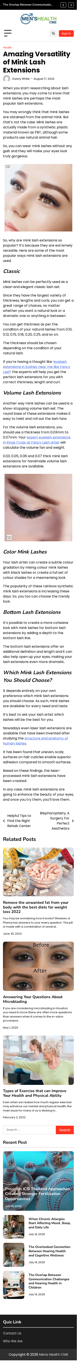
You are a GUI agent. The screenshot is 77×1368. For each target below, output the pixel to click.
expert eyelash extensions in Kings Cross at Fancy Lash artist (37, 440)
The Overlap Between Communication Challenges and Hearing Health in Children (28, 5)
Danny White (21, 79)
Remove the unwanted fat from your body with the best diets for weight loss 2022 (35, 907)
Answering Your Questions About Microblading (32, 999)
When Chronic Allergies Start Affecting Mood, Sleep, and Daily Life (50, 1223)
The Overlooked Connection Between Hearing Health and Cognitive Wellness (49, 1251)
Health (7, 47)
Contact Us (12, 1333)
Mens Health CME (53, 1354)
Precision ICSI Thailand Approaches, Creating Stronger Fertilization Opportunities (38, 1193)
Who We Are (13, 1341)
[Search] (53, 33)
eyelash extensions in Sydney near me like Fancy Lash (36, 366)
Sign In (66, 33)
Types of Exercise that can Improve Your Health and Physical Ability (34, 1093)
